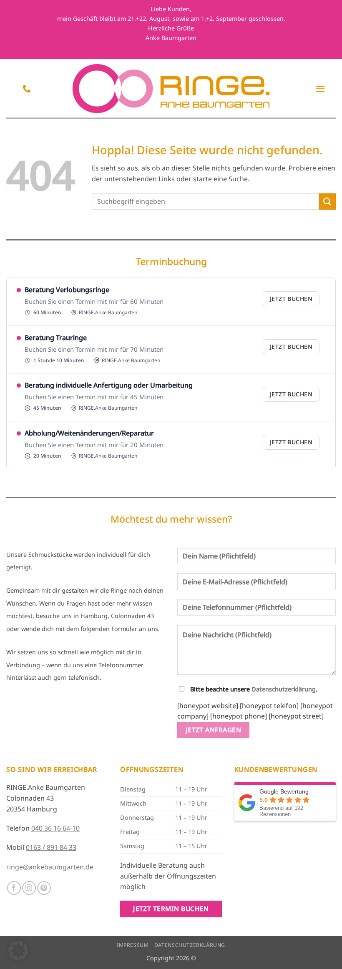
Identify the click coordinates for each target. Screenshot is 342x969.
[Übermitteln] (327, 201)
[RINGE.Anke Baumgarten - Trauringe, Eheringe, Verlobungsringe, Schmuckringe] (171, 89)
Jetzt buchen (291, 299)
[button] (320, 88)
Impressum (133, 945)
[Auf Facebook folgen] (14, 888)
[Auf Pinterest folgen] (44, 888)
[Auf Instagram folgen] (29, 888)
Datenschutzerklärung (283, 689)
